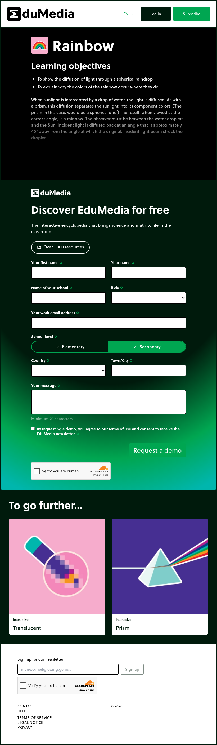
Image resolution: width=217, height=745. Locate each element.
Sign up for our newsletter (40, 659)
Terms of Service (34, 717)
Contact (25, 706)
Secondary (147, 346)
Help (21, 710)
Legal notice (30, 722)
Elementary (70, 346)
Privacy (24, 727)
